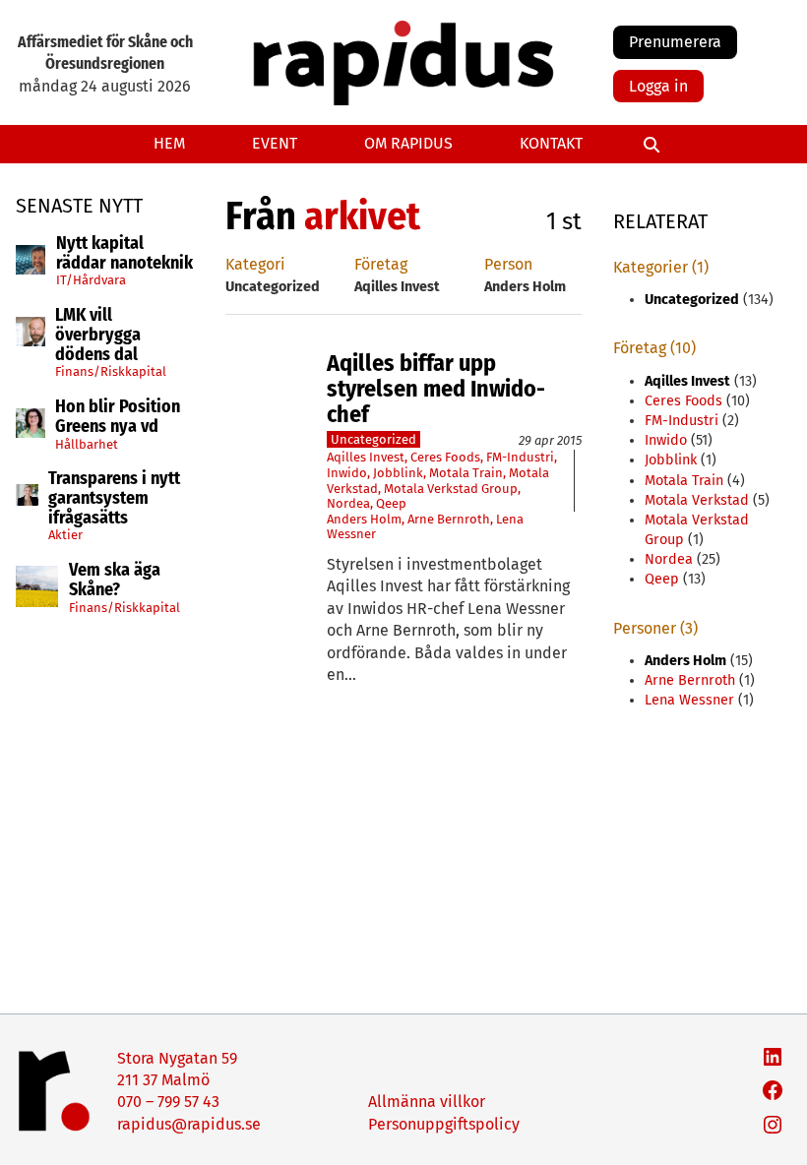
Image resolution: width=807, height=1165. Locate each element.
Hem (169, 143)
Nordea (348, 503)
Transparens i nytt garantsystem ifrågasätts (114, 498)
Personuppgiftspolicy (444, 1124)
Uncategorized (373, 439)
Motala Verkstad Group (451, 488)
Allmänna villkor (426, 1101)
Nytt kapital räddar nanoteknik (124, 254)
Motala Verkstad (697, 500)
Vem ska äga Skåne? (114, 580)
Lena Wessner (689, 700)
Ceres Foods (445, 457)
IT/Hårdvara (91, 280)
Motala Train (466, 472)
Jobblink (398, 472)
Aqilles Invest (365, 457)
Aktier (65, 534)
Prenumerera (675, 41)
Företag (380, 264)
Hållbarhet (86, 444)
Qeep (391, 503)
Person (508, 264)
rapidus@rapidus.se (189, 1124)
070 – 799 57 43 (168, 1101)
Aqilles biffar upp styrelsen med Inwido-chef (436, 389)
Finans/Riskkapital (110, 371)
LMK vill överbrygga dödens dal (98, 335)
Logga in (658, 86)
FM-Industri (520, 457)
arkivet (362, 216)
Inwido (347, 472)
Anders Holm (364, 519)
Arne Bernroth (448, 519)
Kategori (255, 264)
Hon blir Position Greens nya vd (117, 417)
